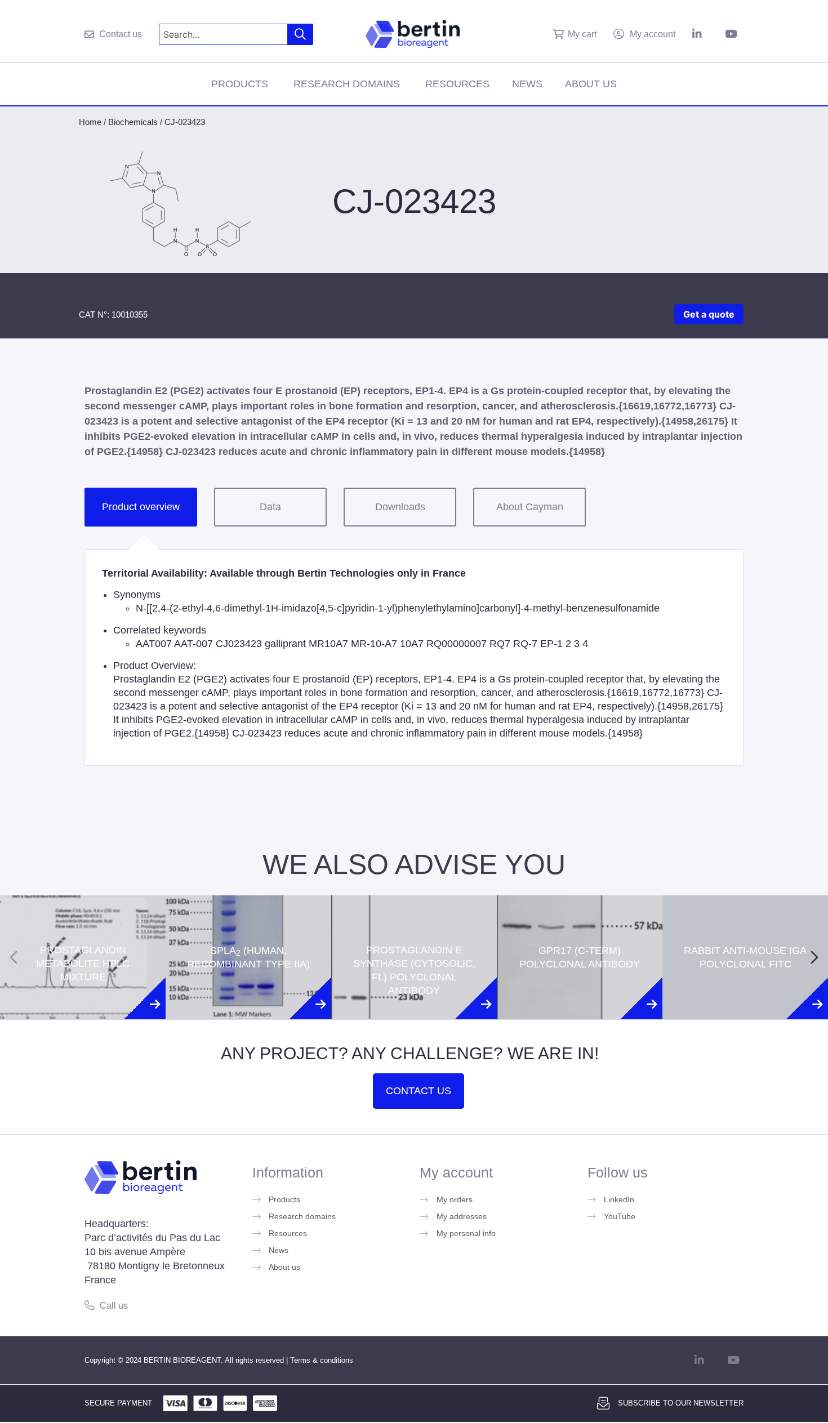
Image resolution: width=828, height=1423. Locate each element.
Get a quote (708, 314)
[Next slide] (814, 957)
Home (90, 122)
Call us (114, 1305)
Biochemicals (133, 122)
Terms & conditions (321, 1360)
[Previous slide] (13, 957)
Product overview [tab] (141, 506)
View (83, 1015)
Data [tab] (270, 506)
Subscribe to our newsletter (681, 1403)
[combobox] (223, 34)
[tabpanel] (414, 657)
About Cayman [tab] (529, 506)
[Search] (300, 34)
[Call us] (89, 1305)
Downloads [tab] (400, 506)
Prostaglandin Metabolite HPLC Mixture (83, 915)
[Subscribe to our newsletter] (603, 1403)
